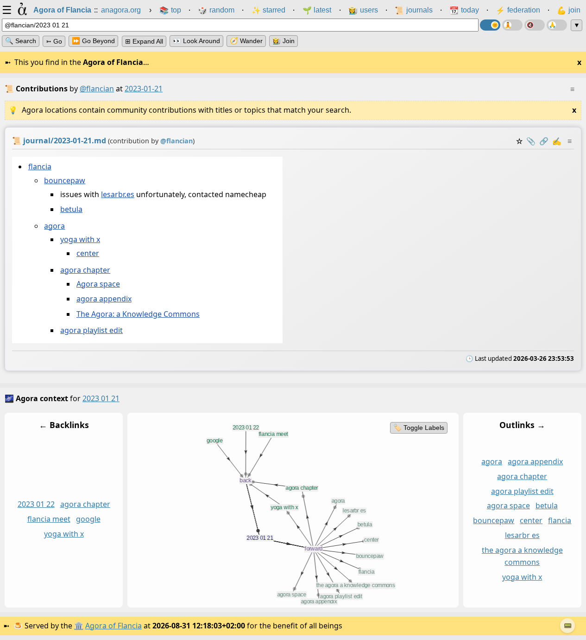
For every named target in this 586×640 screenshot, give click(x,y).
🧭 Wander (246, 41)
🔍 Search (20, 41)
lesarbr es (522, 535)
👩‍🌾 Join (283, 41)
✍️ (556, 141)
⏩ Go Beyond (93, 41)
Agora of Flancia (113, 626)
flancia (39, 166)
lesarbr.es (117, 194)
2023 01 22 (36, 504)
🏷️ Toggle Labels (418, 427)
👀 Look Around (196, 41)
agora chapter (85, 270)
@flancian (97, 88)
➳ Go (54, 41)
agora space (508, 505)
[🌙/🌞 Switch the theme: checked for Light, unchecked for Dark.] (490, 25)
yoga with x (80, 240)
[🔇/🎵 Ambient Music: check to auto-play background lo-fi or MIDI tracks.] (534, 25)
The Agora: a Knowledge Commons (138, 314)
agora (54, 226)
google (88, 519)
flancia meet (48, 519)
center (87, 254)
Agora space (98, 284)
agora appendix (104, 299)
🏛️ (78, 626)
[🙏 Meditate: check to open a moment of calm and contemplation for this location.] (557, 25)
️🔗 (543, 141)
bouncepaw (64, 180)
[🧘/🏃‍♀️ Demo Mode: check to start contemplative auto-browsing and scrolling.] (512, 25)
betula (71, 210)
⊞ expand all (144, 41)
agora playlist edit (91, 331)
